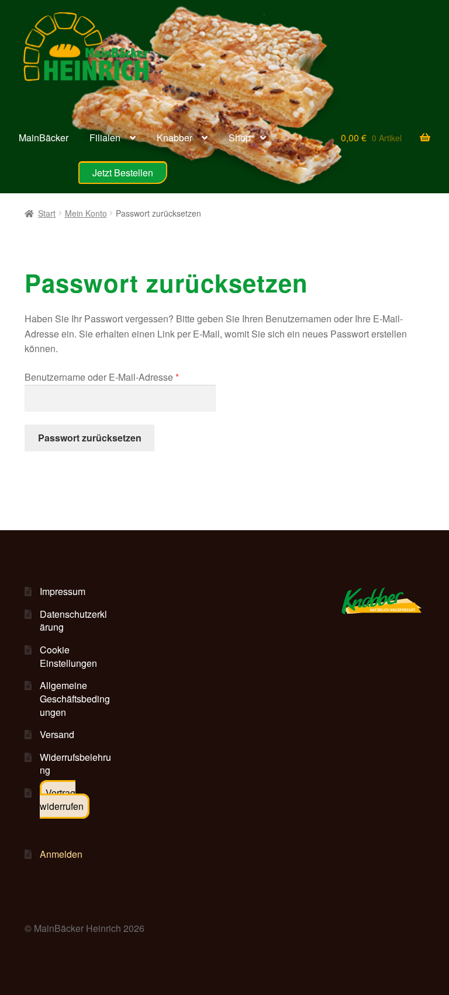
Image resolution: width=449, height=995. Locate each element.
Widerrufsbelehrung (75, 763)
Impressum (62, 591)
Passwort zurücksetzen (89, 437)
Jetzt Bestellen (122, 172)
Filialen (104, 137)
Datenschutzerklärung (73, 620)
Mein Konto (86, 213)
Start (47, 213)
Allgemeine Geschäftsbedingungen (75, 698)
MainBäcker (43, 137)
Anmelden (61, 854)
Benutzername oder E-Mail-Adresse (120, 377)
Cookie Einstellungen (68, 656)
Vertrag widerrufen (62, 799)
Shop (240, 137)
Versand (57, 734)
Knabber (174, 137)
